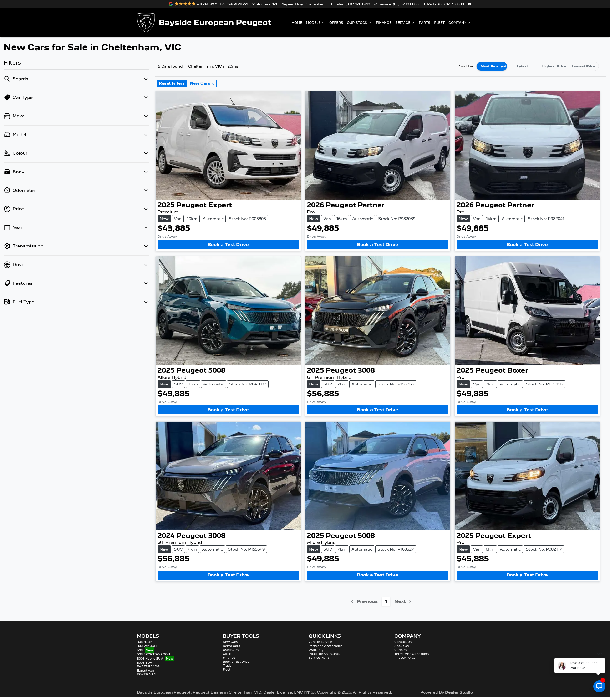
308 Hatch (145, 642)
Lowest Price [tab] (583, 66)
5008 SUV (144, 662)
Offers (336, 23)
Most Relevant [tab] (494, 66)
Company (457, 23)
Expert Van (145, 670)
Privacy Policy (405, 657)
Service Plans (319, 657)
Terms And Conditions (411, 654)
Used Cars (231, 650)
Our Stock (357, 23)
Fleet (439, 23)
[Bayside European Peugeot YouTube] (470, 4)
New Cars (230, 642)
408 (140, 650)
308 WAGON (147, 646)
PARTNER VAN (148, 666)
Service (402, 23)
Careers (400, 650)
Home (297, 23)
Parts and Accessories (325, 646)
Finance (383, 23)
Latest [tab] (522, 66)
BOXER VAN (146, 674)
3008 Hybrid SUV (150, 658)
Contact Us (403, 642)
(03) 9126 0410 (358, 4)
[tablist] (537, 66)
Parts (424, 23)
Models (313, 23)
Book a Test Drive (228, 244)
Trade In (229, 665)
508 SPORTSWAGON (153, 654)
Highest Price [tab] (554, 66)
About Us (401, 646)
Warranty (316, 650)
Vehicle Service (320, 642)
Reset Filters (172, 83)
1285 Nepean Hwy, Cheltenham (299, 4)
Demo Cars (231, 646)
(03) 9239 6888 (406, 4)
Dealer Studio (459, 692)
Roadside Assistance (325, 654)
